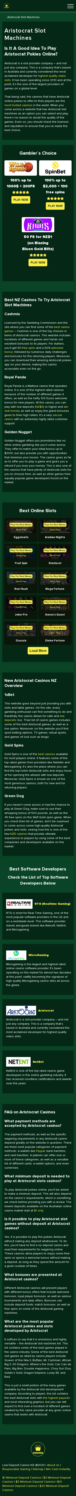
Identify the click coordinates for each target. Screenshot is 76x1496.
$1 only (38, 1210)
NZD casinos (18, 834)
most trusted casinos (18, 105)
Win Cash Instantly (58, 1469)
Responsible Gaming (16, 1469)
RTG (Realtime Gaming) (52, 904)
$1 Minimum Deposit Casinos (21, 1477)
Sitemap (38, 1469)
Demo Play (21, 530)
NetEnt (38, 1062)
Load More (38, 651)
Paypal (40, 1151)
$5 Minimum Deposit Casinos (35, 1481)
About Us (53, 1465)
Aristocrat (46, 1010)
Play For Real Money (21, 524)
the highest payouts (56, 1398)
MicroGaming (38, 955)
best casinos (46, 754)
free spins (28, 348)
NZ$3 (39, 407)
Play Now (21, 199)
